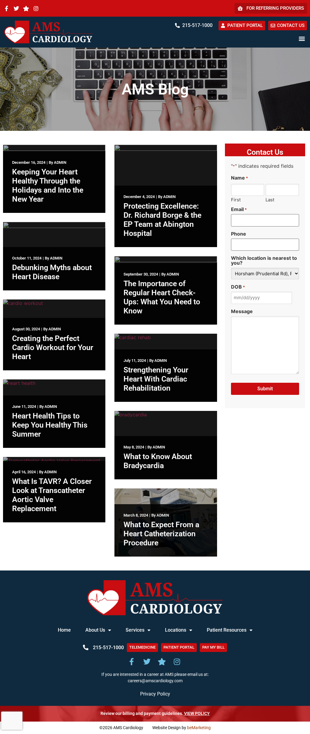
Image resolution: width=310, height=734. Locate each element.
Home (64, 630)
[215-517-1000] (177, 25)
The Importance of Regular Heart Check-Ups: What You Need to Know (162, 297)
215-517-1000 (197, 25)
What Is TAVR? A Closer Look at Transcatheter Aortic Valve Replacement (52, 495)
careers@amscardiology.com (155, 680)
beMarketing (199, 727)
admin (60, 162)
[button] (302, 38)
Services (135, 630)
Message (242, 311)
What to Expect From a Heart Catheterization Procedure (161, 533)
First (236, 199)
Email (239, 209)
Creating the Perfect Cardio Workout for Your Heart (52, 347)
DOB (238, 286)
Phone (238, 233)
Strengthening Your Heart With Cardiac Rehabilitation (156, 378)
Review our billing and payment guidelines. (155, 713)
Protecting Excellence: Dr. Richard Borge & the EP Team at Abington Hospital (162, 220)
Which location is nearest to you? (264, 260)
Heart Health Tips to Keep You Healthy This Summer (49, 425)
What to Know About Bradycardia (158, 461)
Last (269, 199)
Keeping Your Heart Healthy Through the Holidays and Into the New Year (47, 185)
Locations (175, 630)
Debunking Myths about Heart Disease (52, 272)
